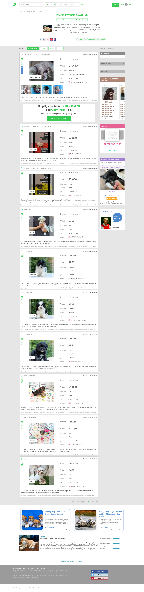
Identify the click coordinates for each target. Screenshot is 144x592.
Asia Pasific (101, 40)
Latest (44, 48)
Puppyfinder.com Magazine (63, 529)
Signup (116, 4)
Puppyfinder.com (18, 571)
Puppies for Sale (30, 11)
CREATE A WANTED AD (59, 118)
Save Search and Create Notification (72, 20)
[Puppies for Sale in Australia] (55, 39)
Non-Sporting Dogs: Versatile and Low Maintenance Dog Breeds (110, 514)
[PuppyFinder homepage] (14, 4)
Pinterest (101, 578)
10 (88, 501)
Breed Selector (27, 575)
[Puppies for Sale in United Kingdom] (51, 39)
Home (21, 11)
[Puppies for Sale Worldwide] (41, 39)
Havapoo (44, 536)
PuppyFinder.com (19, 569)
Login (122, 4)
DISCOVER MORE (50, 527)
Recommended (33, 48)
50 (97, 501)
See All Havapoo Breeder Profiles (111, 162)
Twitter (100, 575)
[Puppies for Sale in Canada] (48, 39)
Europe (81, 40)
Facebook (100, 572)
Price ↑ (60, 48)
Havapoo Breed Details (71, 561)
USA (69, 82)
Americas (91, 40)
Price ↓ (52, 48)
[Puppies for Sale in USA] (44, 39)
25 (93, 501)
